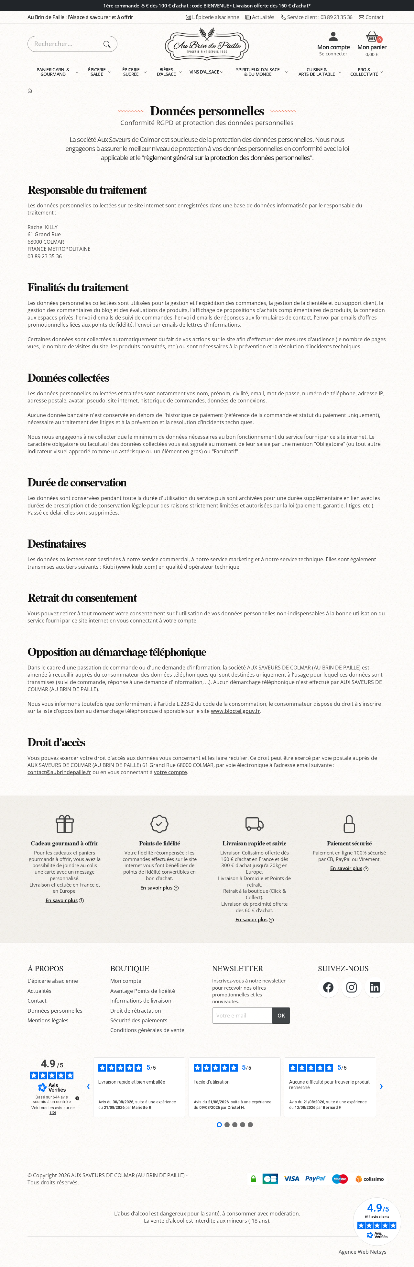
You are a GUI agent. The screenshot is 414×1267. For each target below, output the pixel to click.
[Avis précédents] (88, 1087)
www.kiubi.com (137, 566)
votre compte (179, 620)
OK (281, 1015)
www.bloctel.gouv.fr (235, 711)
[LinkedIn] (375, 987)
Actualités (263, 17)
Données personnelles (54, 1010)
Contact (374, 17)
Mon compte (125, 980)
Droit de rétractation (135, 1010)
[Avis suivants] (381, 1087)
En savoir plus (62, 900)
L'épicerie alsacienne (52, 980)
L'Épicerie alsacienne (215, 17)
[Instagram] (351, 987)
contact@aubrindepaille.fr (59, 772)
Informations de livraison (140, 1000)
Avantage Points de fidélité (142, 990)
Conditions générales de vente (147, 1030)
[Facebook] (328, 987)
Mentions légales (48, 1020)
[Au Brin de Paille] (29, 91)
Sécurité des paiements (139, 1020)
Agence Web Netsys (363, 1251)
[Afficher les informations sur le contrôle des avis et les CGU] (77, 1098)
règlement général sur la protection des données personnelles (227, 157)
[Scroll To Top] (403, 1256)
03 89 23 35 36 (320, 17)
